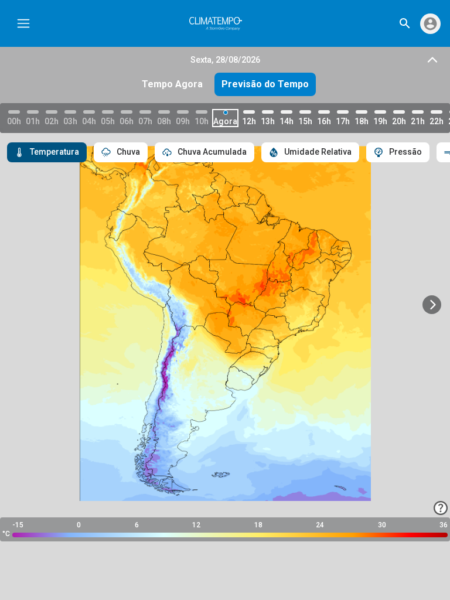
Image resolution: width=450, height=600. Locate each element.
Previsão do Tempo (265, 84)
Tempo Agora (172, 84)
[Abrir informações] (440, 508)
